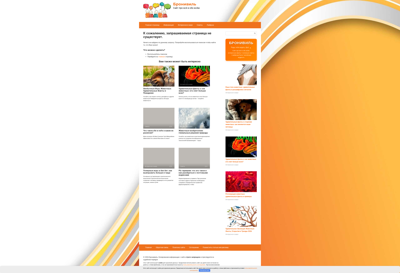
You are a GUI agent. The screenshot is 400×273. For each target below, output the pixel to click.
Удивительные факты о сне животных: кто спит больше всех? (192, 90)
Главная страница (152, 25)
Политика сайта (178, 247)
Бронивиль (184, 4)
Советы (200, 25)
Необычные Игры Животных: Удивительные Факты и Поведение (157, 90)
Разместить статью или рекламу (216, 247)
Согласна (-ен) (204, 270)
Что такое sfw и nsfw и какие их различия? (158, 131)
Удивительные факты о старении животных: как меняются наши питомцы (239, 124)
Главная (148, 247)
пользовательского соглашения (194, 265)
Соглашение (194, 247)
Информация (169, 25)
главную (161, 57)
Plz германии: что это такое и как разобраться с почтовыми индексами (193, 172)
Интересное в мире (185, 25)
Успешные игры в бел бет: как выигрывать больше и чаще (157, 171)
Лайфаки (210, 25)
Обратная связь (162, 247)
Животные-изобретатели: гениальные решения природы (193, 131)
